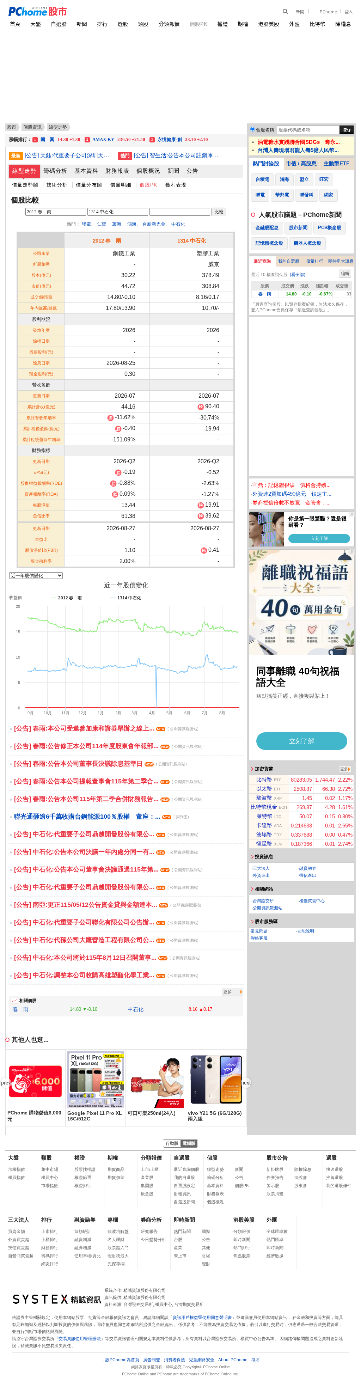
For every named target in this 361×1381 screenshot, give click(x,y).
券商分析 (151, 1220)
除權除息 (302, 1169)
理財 (206, 1263)
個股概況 (148, 171)
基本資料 (86, 171)
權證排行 (82, 1185)
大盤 (35, 24)
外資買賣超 (18, 1239)
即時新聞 (184, 1220)
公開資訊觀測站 (267, 907)
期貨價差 (116, 1177)
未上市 (180, 1255)
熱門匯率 (275, 1239)
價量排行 (314, 261)
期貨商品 (116, 1169)
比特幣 (317, 24)
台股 (178, 1239)
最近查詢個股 (186, 1169)
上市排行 (49, 1231)
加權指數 (16, 1169)
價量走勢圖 (25, 185)
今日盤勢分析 (153, 1239)
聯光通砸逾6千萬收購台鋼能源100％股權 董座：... (101, 816)
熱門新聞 (182, 1231)
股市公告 (277, 1158)
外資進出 (261, 875)
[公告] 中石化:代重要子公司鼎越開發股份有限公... (106, 834)
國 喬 (57, 139)
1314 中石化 (191, 241)
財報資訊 (182, 1193)
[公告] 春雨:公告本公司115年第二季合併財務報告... (108, 798)
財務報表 (117, 171)
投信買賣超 (18, 1247)
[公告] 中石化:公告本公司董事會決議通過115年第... (108, 869)
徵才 (255, 1359)
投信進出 (307, 875)
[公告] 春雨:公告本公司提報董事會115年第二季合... (108, 781)
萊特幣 (265, 816)
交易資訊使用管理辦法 (80, 1338)
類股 (143, 24)
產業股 (147, 1177)
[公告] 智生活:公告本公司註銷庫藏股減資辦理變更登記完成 (178, 155)
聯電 (86, 224)
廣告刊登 (151, 1359)
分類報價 (169, 24)
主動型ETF (336, 163)
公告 (192, 171)
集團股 (147, 1185)
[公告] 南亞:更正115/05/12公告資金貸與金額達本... (107, 904)
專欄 (113, 1220)
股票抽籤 (275, 1193)
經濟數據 (275, 1255)
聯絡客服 (259, 938)
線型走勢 (24, 171)
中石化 (178, 224)
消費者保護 (174, 1359)
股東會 (300, 1185)
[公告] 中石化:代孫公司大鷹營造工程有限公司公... (106, 939)
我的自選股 (288, 261)
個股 (212, 1158)
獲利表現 (175, 185)
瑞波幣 (264, 798)
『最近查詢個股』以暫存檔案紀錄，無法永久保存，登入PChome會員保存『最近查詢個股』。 (299, 307)
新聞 (300, 11)
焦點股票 (241, 1255)
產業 (178, 1247)
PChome (328, 11)
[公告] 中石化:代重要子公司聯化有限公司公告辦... (106, 922)
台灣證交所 (263, 900)
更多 (227, 991)
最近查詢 (262, 261)
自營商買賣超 (20, 1255)
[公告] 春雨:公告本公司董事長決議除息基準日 (100, 763)
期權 (243, 24)
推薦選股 (334, 1177)
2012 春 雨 (107, 241)
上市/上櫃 (150, 1169)
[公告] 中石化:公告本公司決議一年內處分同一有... (106, 851)
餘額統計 (82, 1231)
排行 (102, 24)
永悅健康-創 (179, 139)
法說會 (300, 1177)
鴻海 (131, 224)
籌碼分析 (55, 171)
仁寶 (101, 224)
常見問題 (259, 931)
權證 (222, 24)
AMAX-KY (115, 139)
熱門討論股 (266, 163)
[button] (246, 1082)
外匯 (294, 24)
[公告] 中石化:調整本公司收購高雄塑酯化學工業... (106, 975)
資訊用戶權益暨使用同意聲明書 (202, 1317)
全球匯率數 (277, 1231)
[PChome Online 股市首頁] (94, 11)
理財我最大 (118, 1255)
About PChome (232, 1359)
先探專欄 (116, 1263)
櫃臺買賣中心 (312, 900)
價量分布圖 (89, 185)
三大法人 (261, 868)
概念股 (147, 1193)
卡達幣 (264, 825)
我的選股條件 (338, 1185)
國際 (206, 1231)
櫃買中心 (49, 1177)
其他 (206, 1247)
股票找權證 (85, 1169)
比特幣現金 (264, 807)
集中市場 (49, 1169)
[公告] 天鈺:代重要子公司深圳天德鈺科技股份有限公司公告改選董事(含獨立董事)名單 (69, 155)
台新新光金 (153, 224)
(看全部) (297, 274)
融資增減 (82, 1239)
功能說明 (305, 931)
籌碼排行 (49, 1255)
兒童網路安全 (201, 1359)
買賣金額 (16, 1231)
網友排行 (49, 1263)
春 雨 (21, 1009)
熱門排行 (241, 1247)
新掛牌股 (275, 1169)
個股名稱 (265, 130)
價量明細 (120, 185)
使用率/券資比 (87, 1255)
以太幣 (264, 789)
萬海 (116, 224)
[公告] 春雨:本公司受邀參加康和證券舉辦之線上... (106, 728)
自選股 (59, 24)
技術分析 (57, 185)
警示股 (273, 1185)
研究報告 (149, 1231)
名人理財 (116, 1239)
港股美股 (268, 24)
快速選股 (334, 1169)
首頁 (15, 24)
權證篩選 (82, 1177)
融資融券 (307, 868)
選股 (122, 24)
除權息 (343, 24)
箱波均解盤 (118, 1231)
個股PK (198, 24)
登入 (348, 11)
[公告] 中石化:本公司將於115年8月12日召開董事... (107, 957)
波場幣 (264, 834)
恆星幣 (264, 844)
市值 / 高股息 (301, 163)
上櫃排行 (49, 1239)
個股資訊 (32, 127)
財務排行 (49, 1247)
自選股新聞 (184, 1201)
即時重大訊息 (341, 261)
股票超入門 (118, 1247)
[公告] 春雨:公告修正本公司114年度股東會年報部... (108, 746)
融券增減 (82, 1247)
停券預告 (275, 1177)
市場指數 (49, 1185)
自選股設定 (184, 1185)
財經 (206, 1255)
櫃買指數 (16, 1177)
